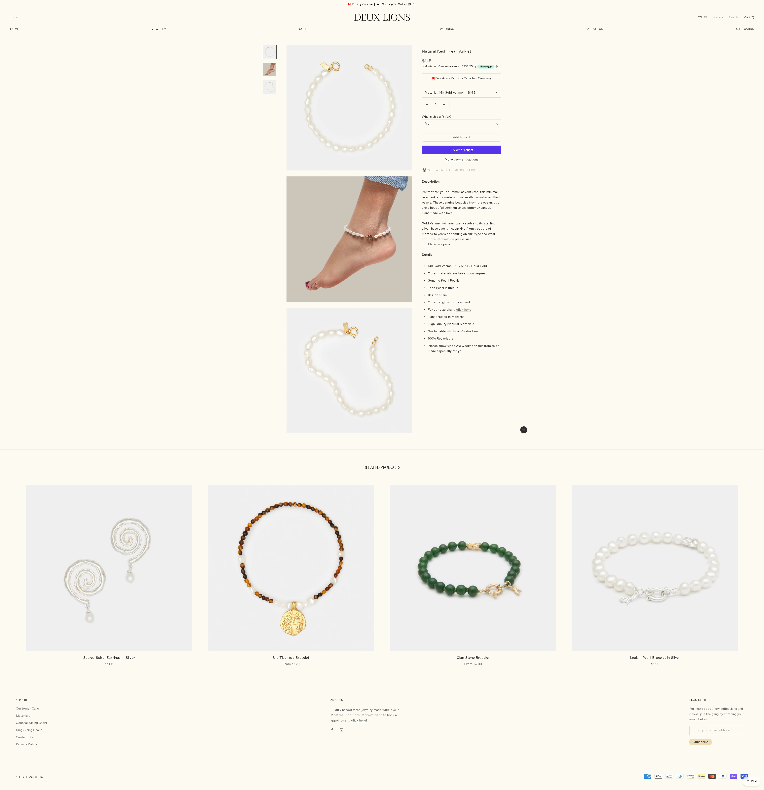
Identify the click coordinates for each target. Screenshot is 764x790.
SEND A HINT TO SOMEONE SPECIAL (452, 170)
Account (718, 17)
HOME (14, 29)
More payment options (461, 160)
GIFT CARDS (745, 29)
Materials (23, 716)
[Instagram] (341, 729)
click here (463, 310)
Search (733, 17)
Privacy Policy (26, 744)
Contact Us (24, 737)
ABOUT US (595, 29)
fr (706, 17)
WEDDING (447, 29)
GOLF (303, 29)
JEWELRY (159, 29)
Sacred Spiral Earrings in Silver (109, 658)
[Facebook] (332, 729)
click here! (359, 720)
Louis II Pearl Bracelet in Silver (655, 658)
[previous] (12, 571)
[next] (751, 571)
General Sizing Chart (31, 723)
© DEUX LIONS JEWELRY (29, 777)
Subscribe (700, 742)
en (700, 17)
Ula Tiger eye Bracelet (291, 658)
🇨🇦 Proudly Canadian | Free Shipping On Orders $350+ (382, 4)
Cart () (749, 17)
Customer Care (27, 709)
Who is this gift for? (436, 117)
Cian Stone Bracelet (473, 658)
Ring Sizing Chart (29, 730)
